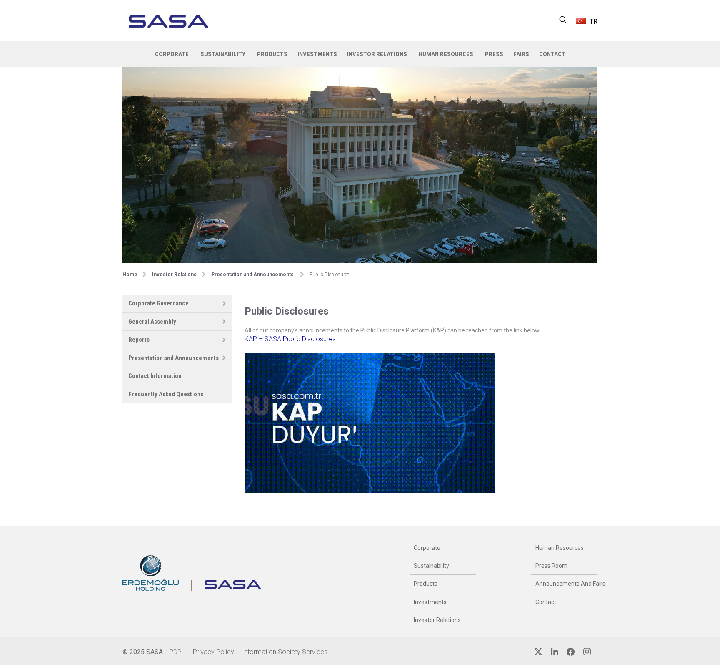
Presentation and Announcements (252, 274)
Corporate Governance (158, 303)
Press (494, 54)
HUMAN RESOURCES (446, 54)
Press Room (551, 565)
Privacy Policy (213, 652)
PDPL (177, 652)
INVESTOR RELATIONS (377, 54)
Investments (430, 602)
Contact (545, 602)
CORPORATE (172, 54)
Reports (139, 339)
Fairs (521, 54)
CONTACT (552, 54)
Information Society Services (285, 652)
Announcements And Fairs (564, 583)
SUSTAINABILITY (222, 54)
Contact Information (155, 376)
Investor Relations (174, 274)
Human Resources (559, 547)
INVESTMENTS (317, 54)
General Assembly (152, 321)
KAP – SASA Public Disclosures (290, 339)
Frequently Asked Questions (165, 394)
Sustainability (431, 565)
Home (130, 274)
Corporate (427, 547)
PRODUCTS (272, 54)
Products (426, 583)
